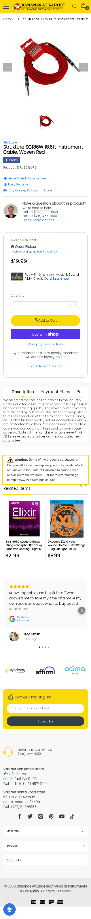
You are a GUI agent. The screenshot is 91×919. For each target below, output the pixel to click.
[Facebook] (19, 818)
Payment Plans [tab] (55, 391)
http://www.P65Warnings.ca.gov (32, 479)
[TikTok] (72, 818)
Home (8, 19)
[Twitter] (30, 818)
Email (27, 220)
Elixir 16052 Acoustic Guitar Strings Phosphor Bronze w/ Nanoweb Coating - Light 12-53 (24, 547)
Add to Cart (47, 320)
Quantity (17, 296)
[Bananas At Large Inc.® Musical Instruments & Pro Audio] (39, 6)
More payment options (45, 344)
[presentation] (81, 485)
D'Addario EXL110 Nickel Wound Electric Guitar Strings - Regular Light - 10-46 (66, 545)
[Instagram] (40, 818)
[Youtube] (61, 818)
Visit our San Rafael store (23, 769)
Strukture (10, 142)
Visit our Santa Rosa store (24, 792)
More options (43, 220)
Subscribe (45, 721)
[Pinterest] (51, 818)
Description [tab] (23, 391)
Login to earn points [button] (45, 366)
